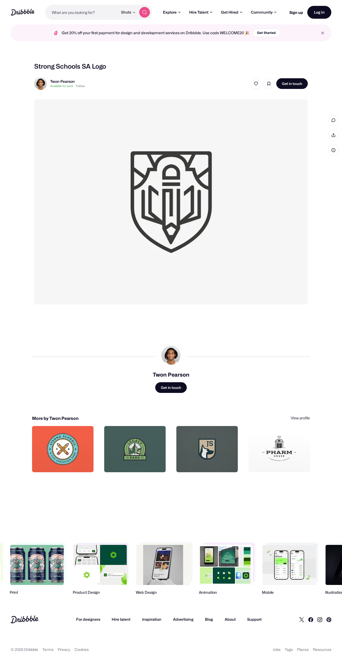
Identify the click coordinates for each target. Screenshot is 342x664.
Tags (289, 649)
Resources (322, 649)
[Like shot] (256, 83)
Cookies (82, 649)
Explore (170, 12)
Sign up (296, 12)
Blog (209, 619)
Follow (80, 86)
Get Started (266, 33)
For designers (88, 619)
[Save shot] (268, 83)
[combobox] (81, 12)
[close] (322, 33)
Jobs (277, 649)
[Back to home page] (22, 12)
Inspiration (151, 619)
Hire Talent (198, 12)
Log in (319, 12)
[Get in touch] (62, 462)
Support (254, 619)
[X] (301, 619)
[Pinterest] (329, 619)
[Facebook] (310, 619)
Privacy (64, 649)
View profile (300, 418)
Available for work (61, 86)
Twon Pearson (62, 81)
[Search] (144, 12)
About (230, 619)
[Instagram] (319, 619)
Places (303, 649)
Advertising (183, 619)
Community (262, 12)
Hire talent (121, 619)
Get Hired (229, 12)
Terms (47, 649)
